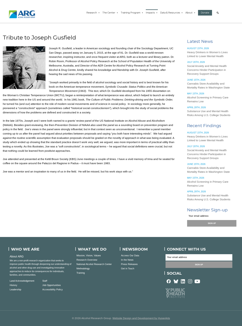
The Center (108, 12)
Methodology (83, 268)
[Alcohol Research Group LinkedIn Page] (183, 281)
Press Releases (129, 264)
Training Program (130, 12)
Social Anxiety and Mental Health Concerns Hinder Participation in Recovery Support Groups (207, 70)
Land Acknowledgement (22, 281)
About (189, 12)
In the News (127, 260)
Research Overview (86, 260)
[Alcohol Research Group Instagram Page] (190, 281)
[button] (217, 12)
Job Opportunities (51, 285)
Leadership (15, 289)
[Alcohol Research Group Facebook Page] (169, 281)
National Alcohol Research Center (94, 264)
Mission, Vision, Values (88, 255)
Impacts (150, 12)
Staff (44, 281)
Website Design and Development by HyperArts (141, 318)
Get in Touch (127, 268)
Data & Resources (170, 12)
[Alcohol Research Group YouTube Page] (197, 281)
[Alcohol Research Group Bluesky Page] (176, 281)
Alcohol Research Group (23, 14)
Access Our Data (130, 255)
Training (80, 273)
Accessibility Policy (52, 289)
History (13, 285)
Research (91, 12)
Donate (205, 12)
